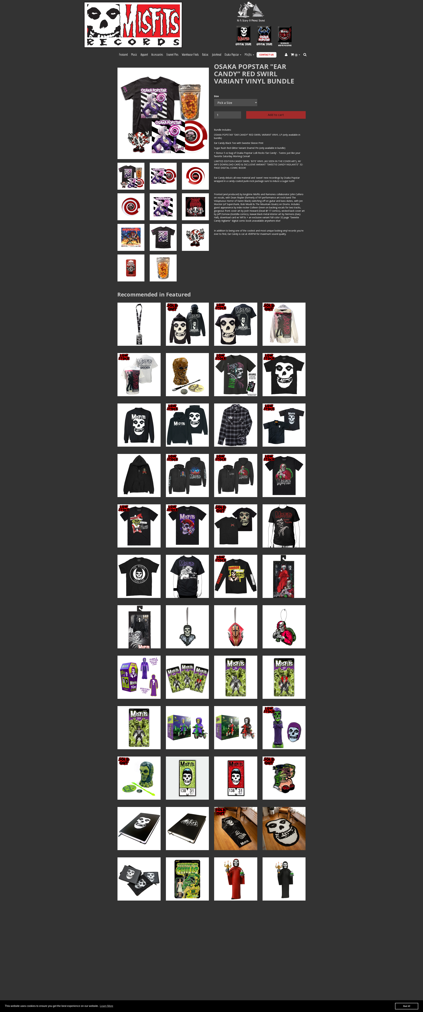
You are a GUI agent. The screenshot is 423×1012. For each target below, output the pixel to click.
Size (216, 96)
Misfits (248, 54)
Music (134, 54)
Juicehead (216, 54)
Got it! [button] (406, 1006)
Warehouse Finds (190, 54)
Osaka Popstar (232, 54)
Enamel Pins (172, 54)
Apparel (144, 54)
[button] (295, 54)
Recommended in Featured (154, 294)
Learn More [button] (106, 1006)
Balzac (205, 54)
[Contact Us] (266, 54)
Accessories (157, 54)
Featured (123, 54)
